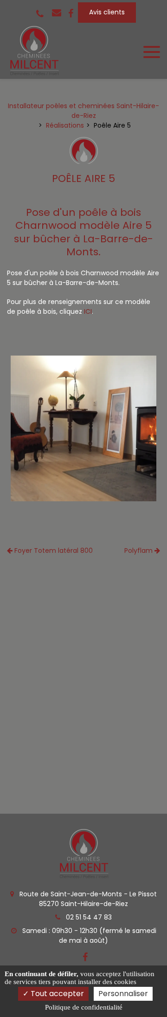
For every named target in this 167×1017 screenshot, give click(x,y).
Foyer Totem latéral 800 (53, 550)
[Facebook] (70, 12)
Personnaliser (123, 993)
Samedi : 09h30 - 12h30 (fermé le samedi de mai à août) (88, 935)
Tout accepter (56, 993)
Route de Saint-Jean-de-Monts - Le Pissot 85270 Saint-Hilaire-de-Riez (87, 898)
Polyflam (139, 550)
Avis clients (107, 12)
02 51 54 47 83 (88, 917)
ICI (88, 311)
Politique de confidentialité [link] (83, 1007)
